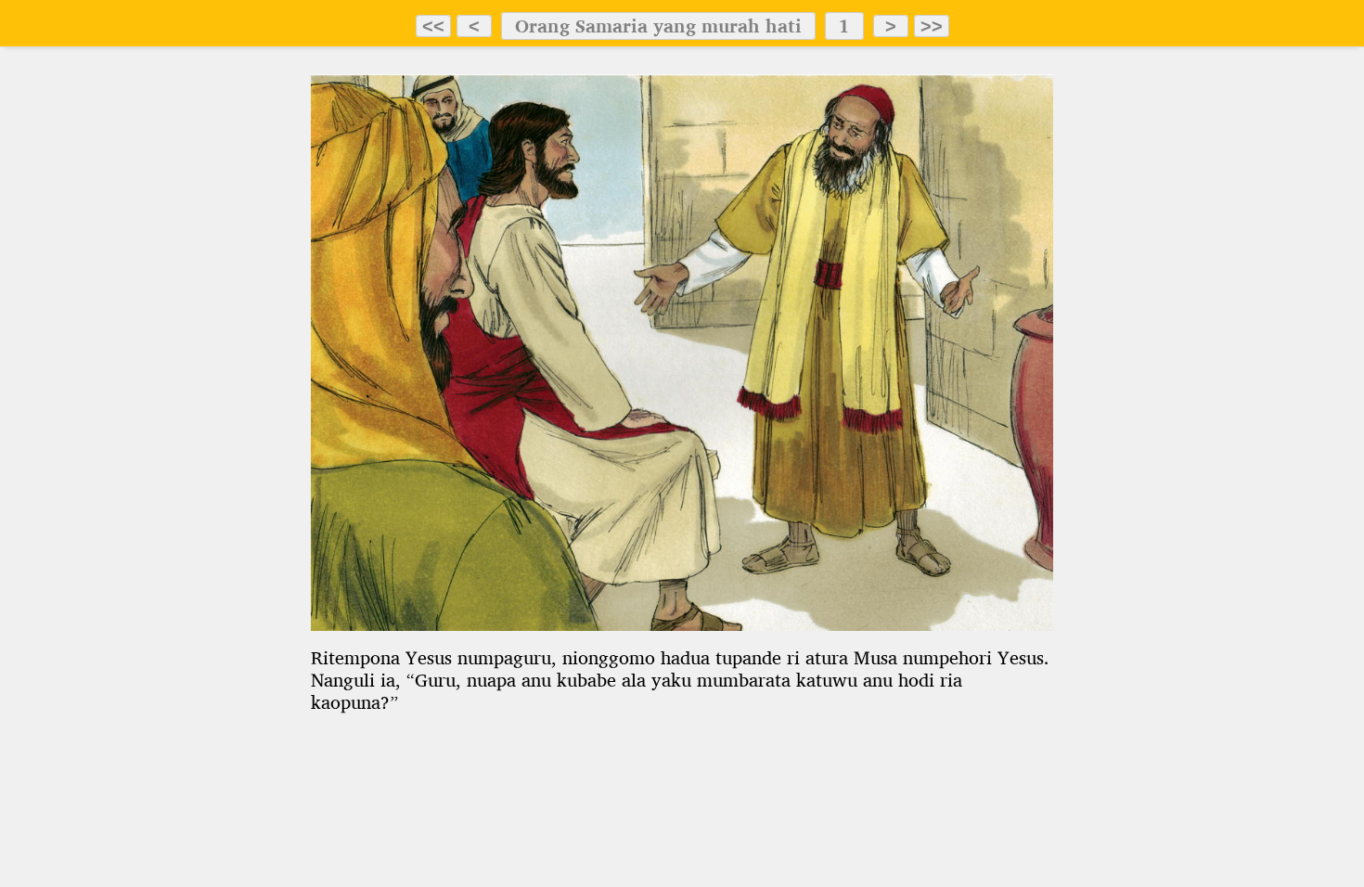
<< (433, 26)
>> (931, 26)
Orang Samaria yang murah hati (658, 26)
